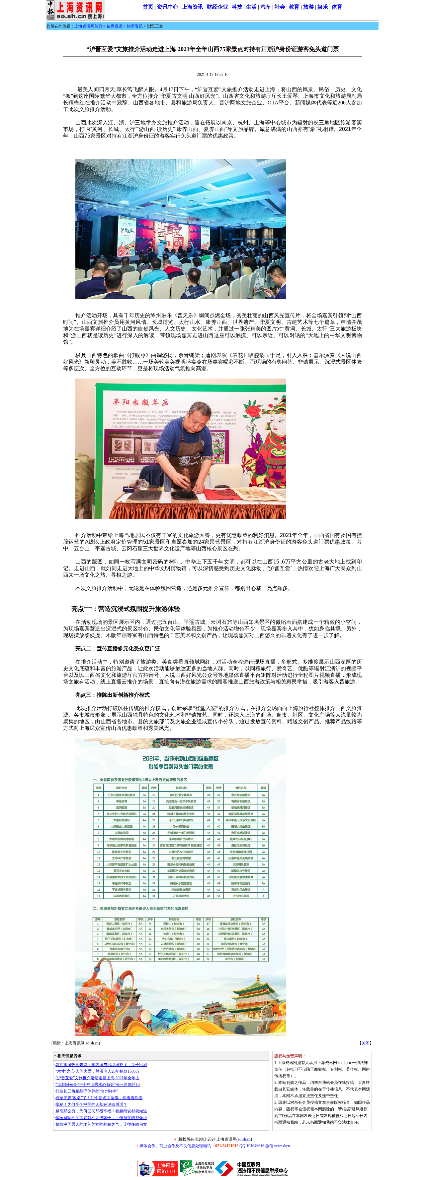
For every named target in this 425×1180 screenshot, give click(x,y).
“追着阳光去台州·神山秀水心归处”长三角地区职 (97, 1084)
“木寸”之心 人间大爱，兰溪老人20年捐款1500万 (97, 1071)
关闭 (366, 1043)
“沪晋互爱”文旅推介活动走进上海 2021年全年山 (97, 1078)
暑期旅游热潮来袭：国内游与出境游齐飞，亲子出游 (101, 1064)
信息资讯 (115, 26)
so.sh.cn (244, 1139)
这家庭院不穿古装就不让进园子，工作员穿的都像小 (101, 1117)
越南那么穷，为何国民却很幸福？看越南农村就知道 (101, 1111)
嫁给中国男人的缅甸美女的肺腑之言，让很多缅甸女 (101, 1124)
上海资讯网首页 (88, 26)
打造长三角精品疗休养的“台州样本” (87, 1091)
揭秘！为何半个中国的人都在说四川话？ (91, 1104)
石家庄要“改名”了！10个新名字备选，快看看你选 (98, 1097)
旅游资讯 (135, 26)
